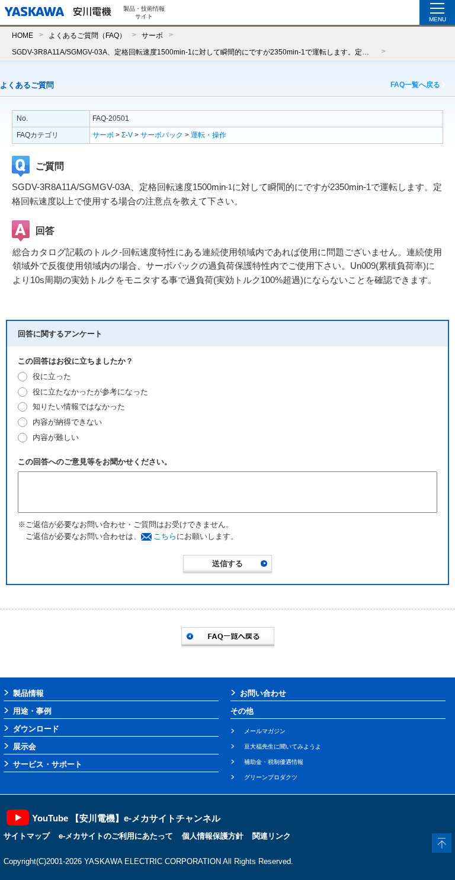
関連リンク (271, 835)
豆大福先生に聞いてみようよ (282, 746)
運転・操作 (208, 135)
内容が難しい (56, 437)
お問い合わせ (263, 693)
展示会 (24, 746)
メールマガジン (265, 731)
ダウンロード (36, 728)
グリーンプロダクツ (270, 777)
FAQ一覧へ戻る (415, 85)
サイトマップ (27, 835)
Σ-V (127, 135)
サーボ (152, 35)
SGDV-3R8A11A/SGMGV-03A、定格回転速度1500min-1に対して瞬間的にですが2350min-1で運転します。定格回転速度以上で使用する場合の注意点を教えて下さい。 (194, 52)
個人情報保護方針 (212, 835)
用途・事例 (32, 710)
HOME (22, 35)
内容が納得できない (67, 421)
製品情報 (28, 693)
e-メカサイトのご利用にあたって (116, 835)
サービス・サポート (47, 764)
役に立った (52, 376)
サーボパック (161, 135)
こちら (165, 536)
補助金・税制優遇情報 (273, 762)
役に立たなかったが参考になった (90, 391)
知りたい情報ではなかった (79, 406)
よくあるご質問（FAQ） (87, 35)
